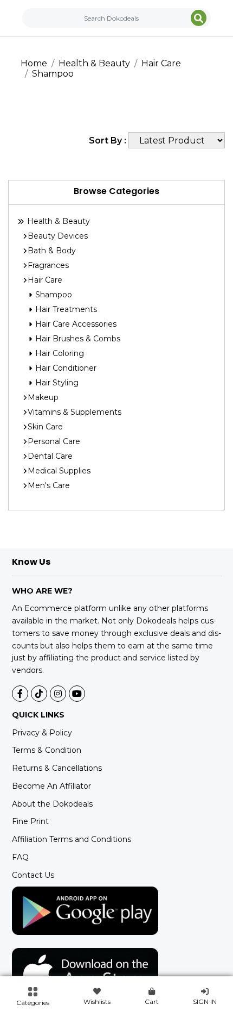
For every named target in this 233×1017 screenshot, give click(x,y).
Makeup (43, 397)
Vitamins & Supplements (74, 412)
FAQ (20, 857)
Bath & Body (52, 250)
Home (34, 63)
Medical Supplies (59, 471)
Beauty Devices (58, 236)
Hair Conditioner (64, 368)
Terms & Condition (46, 750)
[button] (33, 997)
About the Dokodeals (52, 804)
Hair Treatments (65, 309)
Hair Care (161, 63)
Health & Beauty (94, 63)
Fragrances (48, 265)
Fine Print (30, 821)
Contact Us (33, 875)
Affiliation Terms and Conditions (71, 839)
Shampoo (53, 73)
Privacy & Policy (42, 733)
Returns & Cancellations (57, 768)
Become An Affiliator (51, 786)
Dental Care (50, 456)
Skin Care (45, 427)
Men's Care (49, 485)
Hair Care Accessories (74, 324)
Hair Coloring (58, 353)
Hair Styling (56, 383)
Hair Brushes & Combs (76, 339)
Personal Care (54, 441)
